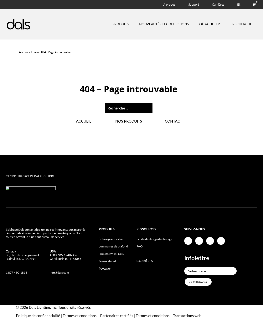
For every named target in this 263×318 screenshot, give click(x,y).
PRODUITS (107, 229)
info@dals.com (59, 272)
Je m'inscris (198, 281)
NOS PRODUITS (128, 121)
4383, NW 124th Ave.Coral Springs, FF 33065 (65, 254)
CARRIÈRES (145, 261)
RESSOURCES (146, 229)
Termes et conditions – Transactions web (168, 315)
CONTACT (173, 121)
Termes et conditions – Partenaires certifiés (98, 315)
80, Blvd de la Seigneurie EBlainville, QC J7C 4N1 (23, 254)
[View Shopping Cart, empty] (252, 3)
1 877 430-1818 (16, 272)
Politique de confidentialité (38, 315)
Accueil (23, 52)
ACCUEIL (83, 121)
